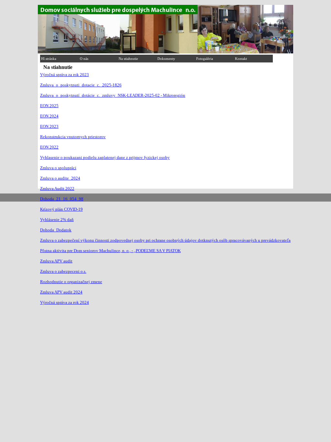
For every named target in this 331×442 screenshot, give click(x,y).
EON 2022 (49, 147)
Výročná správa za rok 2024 (64, 302)
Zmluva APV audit (56, 261)
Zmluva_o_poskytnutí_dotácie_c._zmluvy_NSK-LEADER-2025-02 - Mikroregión (112, 95)
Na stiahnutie (128, 59)
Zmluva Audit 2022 (57, 188)
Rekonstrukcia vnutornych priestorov (73, 136)
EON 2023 (49, 126)
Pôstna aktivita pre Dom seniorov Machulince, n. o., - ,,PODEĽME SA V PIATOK (110, 250)
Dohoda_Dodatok (55, 229)
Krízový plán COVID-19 (61, 209)
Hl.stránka (48, 59)
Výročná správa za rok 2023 (64, 74)
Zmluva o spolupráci (58, 167)
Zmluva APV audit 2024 (61, 292)
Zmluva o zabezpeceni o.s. (63, 271)
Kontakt (241, 59)
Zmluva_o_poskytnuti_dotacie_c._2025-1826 (81, 85)
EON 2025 (49, 105)
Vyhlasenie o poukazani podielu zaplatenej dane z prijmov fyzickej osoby (105, 157)
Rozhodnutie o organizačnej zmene (71, 281)
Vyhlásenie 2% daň (57, 219)
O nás (84, 59)
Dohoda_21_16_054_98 (61, 198)
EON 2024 (49, 116)
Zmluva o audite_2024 (60, 178)
